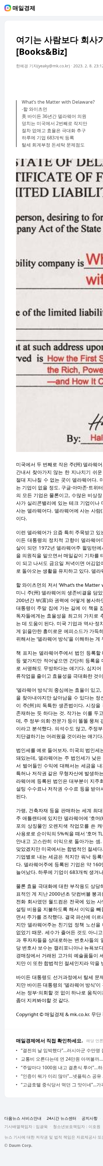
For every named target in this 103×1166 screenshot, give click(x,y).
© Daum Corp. (18, 1145)
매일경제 (24, 8)
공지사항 (90, 1118)
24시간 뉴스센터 (61, 1118)
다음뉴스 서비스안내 (22, 1118)
